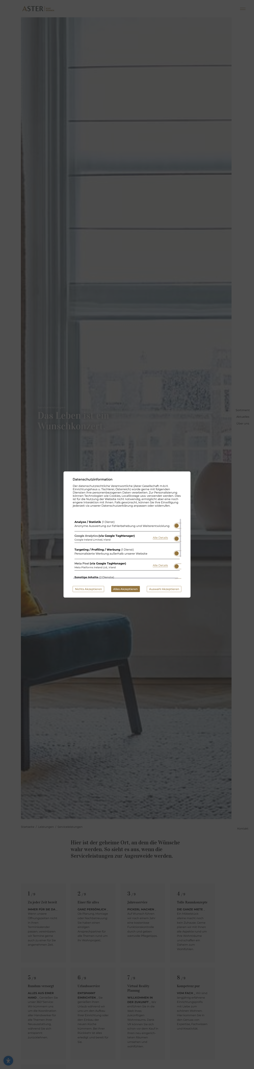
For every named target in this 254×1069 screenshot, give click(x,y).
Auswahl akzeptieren (164, 589)
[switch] (176, 525)
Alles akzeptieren (125, 589)
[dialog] (127, 535)
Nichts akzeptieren (88, 589)
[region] (127, 549)
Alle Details (160, 537)
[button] (177, 526)
